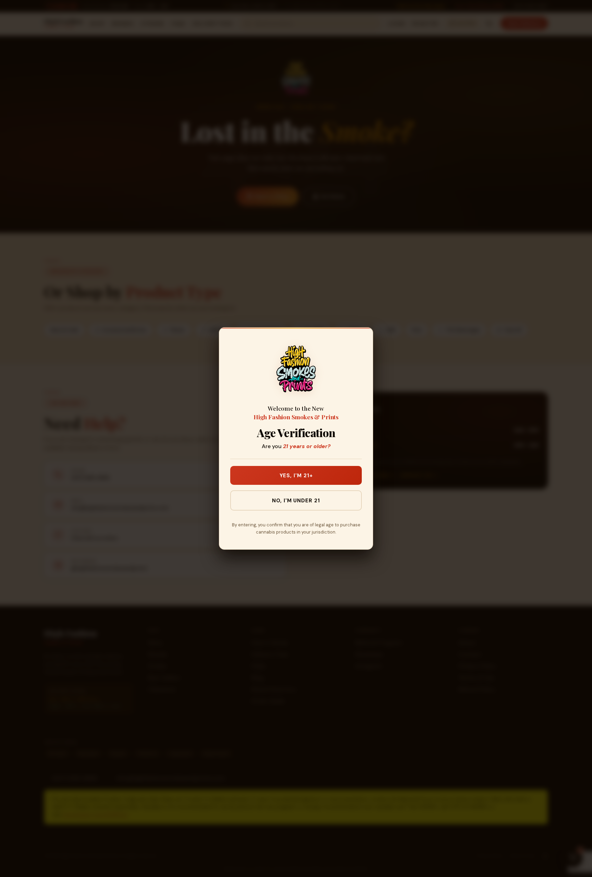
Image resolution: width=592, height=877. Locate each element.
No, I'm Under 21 (296, 500)
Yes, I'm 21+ (296, 475)
